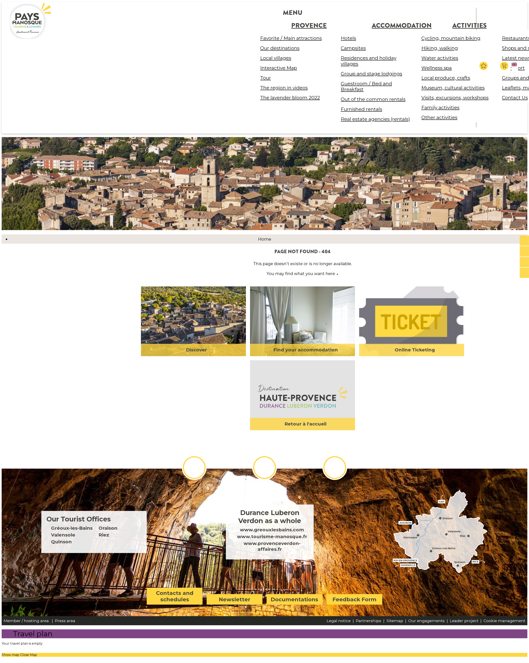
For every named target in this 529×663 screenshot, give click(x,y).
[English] (515, 68)
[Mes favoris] (483, 66)
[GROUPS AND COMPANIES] (524, 262)
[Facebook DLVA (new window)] (194, 467)
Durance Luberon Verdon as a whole (269, 517)
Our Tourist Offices (78, 519)
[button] (504, 66)
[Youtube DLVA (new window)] (334, 467)
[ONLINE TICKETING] (524, 240)
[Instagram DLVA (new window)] (264, 467)
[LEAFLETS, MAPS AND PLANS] (524, 251)
